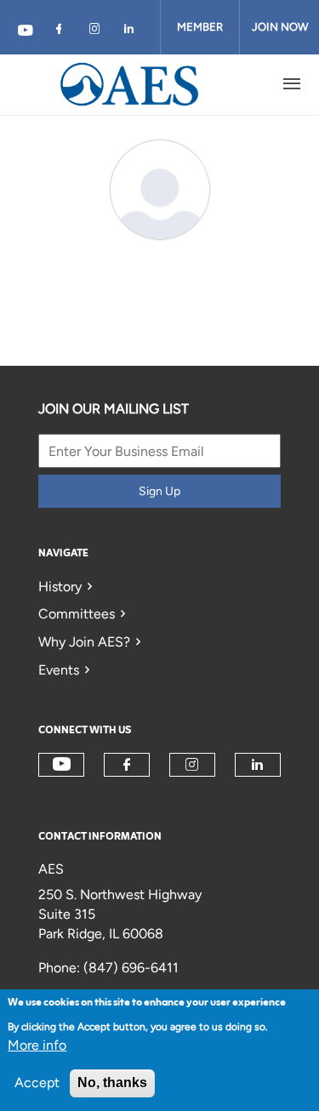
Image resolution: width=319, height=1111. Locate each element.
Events (58, 670)
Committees (76, 614)
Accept (37, 1082)
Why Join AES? (84, 642)
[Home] (130, 84)
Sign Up (159, 491)
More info (37, 1045)
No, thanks (112, 1082)
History (60, 586)
